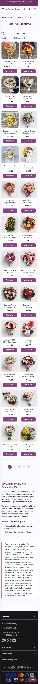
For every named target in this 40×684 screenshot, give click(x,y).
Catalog (11, 17)
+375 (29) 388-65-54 (9, 628)
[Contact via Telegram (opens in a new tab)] (14, 640)
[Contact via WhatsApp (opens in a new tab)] (9, 640)
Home (3, 17)
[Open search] (24, 9)
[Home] (13, 9)
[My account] (30, 9)
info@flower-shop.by (9, 624)
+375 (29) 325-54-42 (9, 635)
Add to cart (10, 71)
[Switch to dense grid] (2, 33)
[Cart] (35, 9)
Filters (32, 680)
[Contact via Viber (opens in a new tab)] (3, 640)
